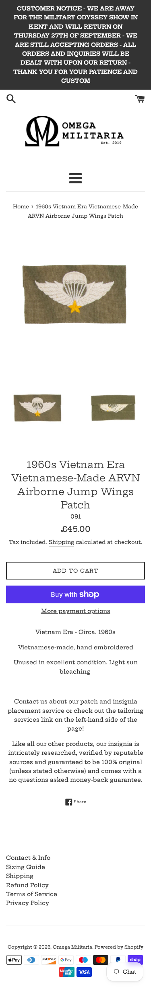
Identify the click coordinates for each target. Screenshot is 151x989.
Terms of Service (31, 894)
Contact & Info (28, 857)
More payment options (75, 611)
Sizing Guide (25, 867)
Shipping (61, 542)
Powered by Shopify (119, 947)
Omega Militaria (72, 947)
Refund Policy (27, 885)
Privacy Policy (27, 903)
